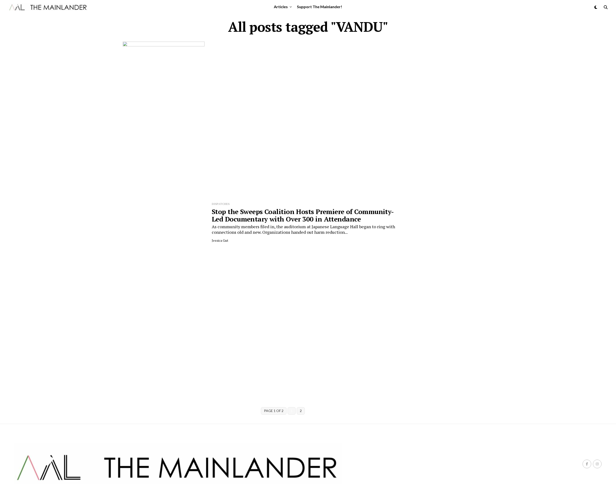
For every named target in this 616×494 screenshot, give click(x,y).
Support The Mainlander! (319, 6)
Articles (281, 6)
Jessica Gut (220, 240)
